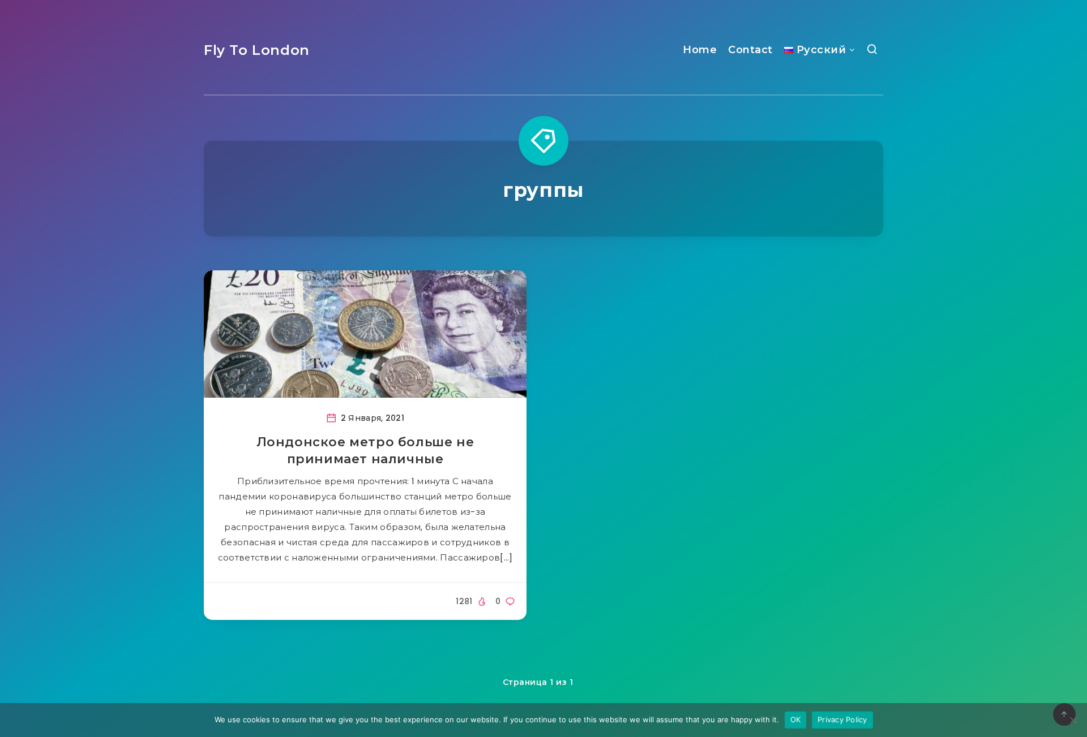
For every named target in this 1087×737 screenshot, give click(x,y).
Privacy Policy (842, 719)
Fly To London (257, 50)
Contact (750, 50)
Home (700, 50)
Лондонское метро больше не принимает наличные (365, 450)
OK (795, 719)
